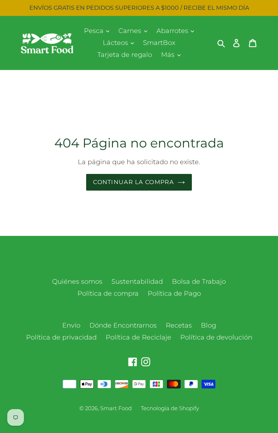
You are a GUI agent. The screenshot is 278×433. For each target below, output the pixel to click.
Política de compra (108, 293)
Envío (71, 325)
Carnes (130, 31)
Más (168, 55)
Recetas (179, 325)
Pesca (94, 31)
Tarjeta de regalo (124, 55)
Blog (208, 325)
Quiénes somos (77, 282)
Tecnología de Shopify (170, 408)
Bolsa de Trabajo (199, 282)
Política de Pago (174, 293)
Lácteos (116, 43)
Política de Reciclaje (138, 337)
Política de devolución (216, 337)
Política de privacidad (61, 337)
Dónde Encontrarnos (123, 325)
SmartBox (159, 43)
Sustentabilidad (137, 282)
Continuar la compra (133, 182)
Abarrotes (173, 31)
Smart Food (116, 408)
